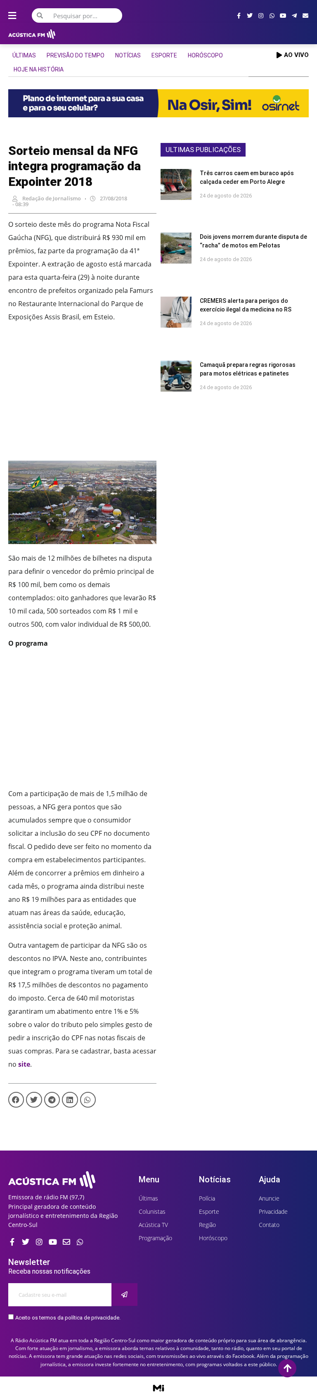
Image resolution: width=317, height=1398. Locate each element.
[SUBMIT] (124, 1294)
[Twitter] (250, 16)
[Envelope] (305, 16)
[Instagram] (261, 16)
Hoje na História (39, 69)
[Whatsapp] (272, 16)
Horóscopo (205, 55)
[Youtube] (283, 16)
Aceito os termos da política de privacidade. (68, 1318)
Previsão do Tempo (75, 55)
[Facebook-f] (238, 16)
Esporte (164, 55)
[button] (16, 1100)
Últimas (24, 55)
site (24, 1064)
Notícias (128, 55)
